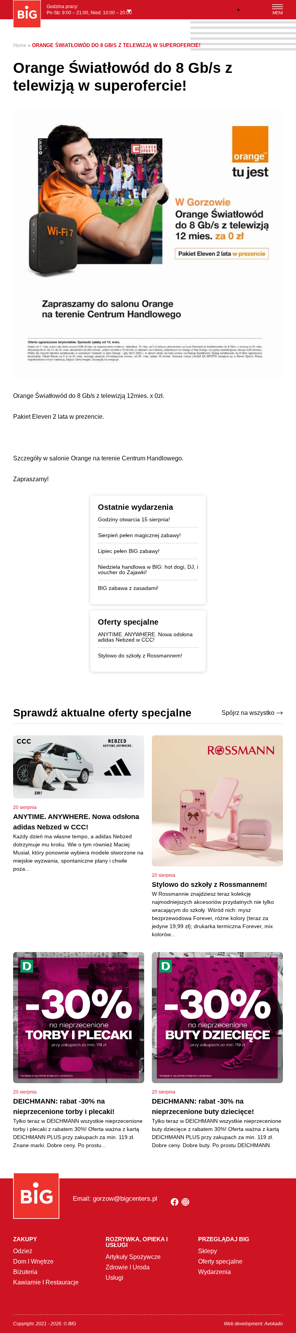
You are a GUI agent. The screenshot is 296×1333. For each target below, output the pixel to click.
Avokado (273, 1323)
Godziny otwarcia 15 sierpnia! (134, 519)
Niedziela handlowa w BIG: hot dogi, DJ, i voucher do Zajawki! (148, 569)
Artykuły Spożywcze (133, 1257)
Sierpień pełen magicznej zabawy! (139, 535)
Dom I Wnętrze (33, 1261)
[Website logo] (27, 14)
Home (19, 45)
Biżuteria (25, 1272)
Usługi (114, 1277)
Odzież (22, 1251)
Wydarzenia (214, 1272)
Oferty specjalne (220, 1261)
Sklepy (207, 1251)
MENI (277, 12)
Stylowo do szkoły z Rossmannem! (140, 655)
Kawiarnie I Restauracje (46, 1282)
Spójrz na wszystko (248, 712)
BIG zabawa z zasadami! (128, 588)
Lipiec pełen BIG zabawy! (129, 551)
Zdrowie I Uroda (128, 1267)
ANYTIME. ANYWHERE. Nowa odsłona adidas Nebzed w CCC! (145, 637)
